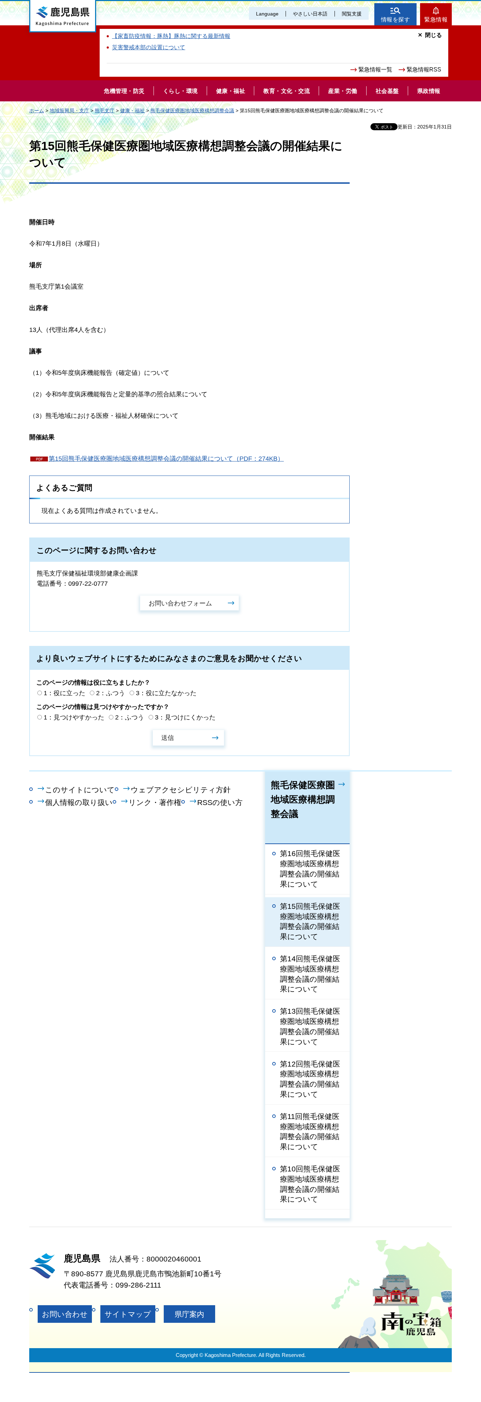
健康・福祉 (132, 110)
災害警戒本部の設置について (148, 47)
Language (267, 14)
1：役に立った (64, 693)
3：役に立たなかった (166, 693)
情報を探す (395, 20)
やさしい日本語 (310, 14)
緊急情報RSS (424, 70)
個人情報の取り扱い (79, 802)
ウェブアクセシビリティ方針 (181, 790)
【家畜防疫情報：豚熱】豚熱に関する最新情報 (171, 36)
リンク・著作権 (155, 802)
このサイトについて (80, 790)
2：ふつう (110, 693)
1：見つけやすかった (74, 717)
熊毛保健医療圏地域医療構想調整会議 (192, 110)
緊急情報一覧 (375, 70)
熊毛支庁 (104, 110)
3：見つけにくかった (185, 717)
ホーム (36, 110)
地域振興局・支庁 (69, 110)
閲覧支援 (352, 14)
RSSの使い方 (220, 802)
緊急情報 (436, 20)
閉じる (433, 35)
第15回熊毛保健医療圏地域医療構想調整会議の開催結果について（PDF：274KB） (166, 458)
